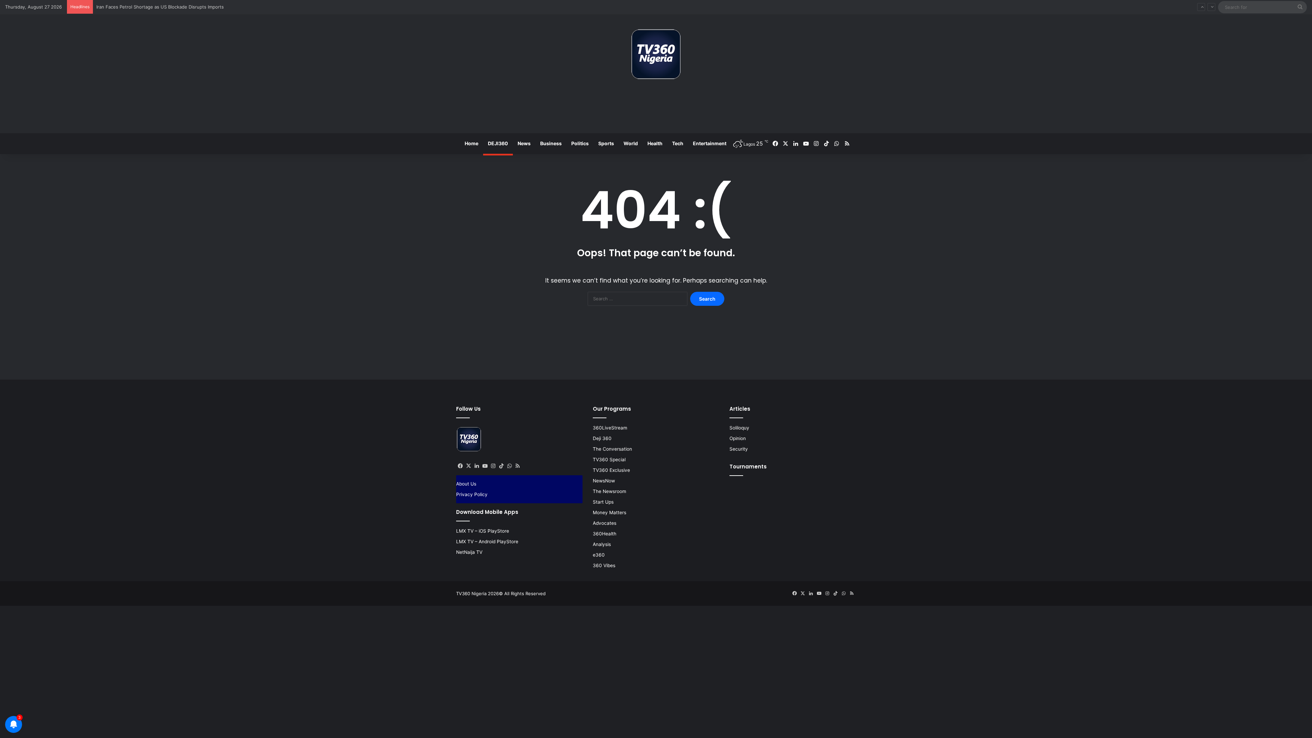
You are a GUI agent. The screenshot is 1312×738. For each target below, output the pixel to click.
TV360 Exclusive (611, 470)
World (631, 143)
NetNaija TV (469, 552)
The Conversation (612, 449)
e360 (599, 555)
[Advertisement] (656, 109)
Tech (677, 143)
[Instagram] (493, 466)
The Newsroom (609, 491)
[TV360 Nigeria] (656, 54)
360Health (604, 533)
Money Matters (609, 512)
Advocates (604, 523)
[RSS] (518, 466)
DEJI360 (498, 143)
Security (738, 449)
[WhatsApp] (509, 466)
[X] (468, 466)
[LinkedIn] (477, 466)
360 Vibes (604, 565)
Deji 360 (602, 438)
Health (654, 143)
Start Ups (603, 502)
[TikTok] (501, 466)
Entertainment (709, 143)
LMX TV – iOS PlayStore (482, 531)
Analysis (602, 544)
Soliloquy (739, 427)
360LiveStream (610, 427)
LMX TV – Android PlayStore (487, 541)
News (524, 143)
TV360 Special (609, 459)
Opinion (737, 438)
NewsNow (604, 480)
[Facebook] (460, 466)
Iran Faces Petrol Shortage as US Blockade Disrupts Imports (160, 7)
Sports (606, 143)
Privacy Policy (472, 494)
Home (471, 143)
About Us (466, 484)
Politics (580, 143)
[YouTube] (485, 466)
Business (551, 143)
